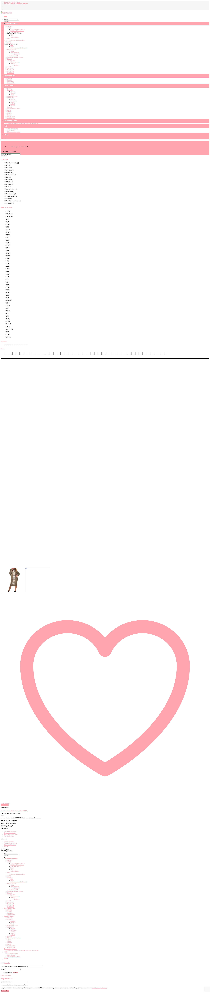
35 (8, 334)
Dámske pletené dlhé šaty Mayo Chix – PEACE (14, 811)
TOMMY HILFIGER (11, 196)
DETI (8, 165)
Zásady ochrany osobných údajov (16, 3)
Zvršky (9, 28)
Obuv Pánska (11, 130)
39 (8, 258)
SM (8, 311)
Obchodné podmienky (12, 2)
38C (8, 253)
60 (8, 282)
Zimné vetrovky (14, 62)
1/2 (8, 211)
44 (8, 274)
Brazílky (12, 91)
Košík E (12, 105)
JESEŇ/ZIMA (11, 60)
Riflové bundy (14, 56)
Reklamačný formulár (10, 845)
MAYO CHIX (10, 70)
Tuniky (12, 34)
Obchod (8, 147)
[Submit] (4, 857)
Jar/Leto (9, 26)
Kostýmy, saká (14, 52)
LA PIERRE (10, 68)
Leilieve (9, 113)
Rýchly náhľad (5, 805)
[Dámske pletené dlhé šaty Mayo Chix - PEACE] (25, 592)
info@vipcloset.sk (11, 823)
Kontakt (6, 846)
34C (8, 237)
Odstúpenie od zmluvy (10, 843)
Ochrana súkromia (9, 842)
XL (8, 321)
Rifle (11, 45)
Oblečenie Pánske (12, 129)
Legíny (12, 46)
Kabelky (9, 78)
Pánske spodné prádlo (13, 108)
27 (8, 222)
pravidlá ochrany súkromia (99, 988)
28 (8, 224)
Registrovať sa (4, 990)
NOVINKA (9, 182)
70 (8, 287)
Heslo (3, 969)
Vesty (12, 51)
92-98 (8, 300)
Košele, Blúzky (14, 37)
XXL (8, 326)
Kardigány (16, 54)
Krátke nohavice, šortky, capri (18, 48)
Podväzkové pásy (12, 96)
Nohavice (10, 43)
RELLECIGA (10, 71)
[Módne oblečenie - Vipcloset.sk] (6, 13)
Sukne (9, 42)
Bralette (12, 99)
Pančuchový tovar (10, 120)
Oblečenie (7, 23)
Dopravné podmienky (10, 833)
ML (8, 319)
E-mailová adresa (6, 982)
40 (8, 264)
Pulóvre (12, 63)
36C (8, 245)
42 (8, 269)
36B (8, 243)
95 (8, 303)
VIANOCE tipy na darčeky (13, 201)
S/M (8, 337)
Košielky (9, 88)
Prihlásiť (15, 972)
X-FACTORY (10, 73)
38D (8, 256)
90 (8, 298)
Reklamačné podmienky (11, 834)
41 (8, 266)
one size (9, 329)
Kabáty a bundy (11, 49)
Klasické (12, 93)
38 (8, 250)
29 (8, 332)
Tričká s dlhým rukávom (17, 31)
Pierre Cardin (11, 116)
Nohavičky (10, 90)
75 (8, 290)
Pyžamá (9, 107)
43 (8, 271)
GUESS (9, 66)
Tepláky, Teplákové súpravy (15, 57)
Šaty (8, 38)
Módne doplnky (9, 75)
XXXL (8, 324)
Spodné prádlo (9, 85)
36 (8, 240)
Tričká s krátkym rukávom (17, 29)
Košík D (12, 104)
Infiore (9, 112)
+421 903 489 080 (11, 820)
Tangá (12, 94)
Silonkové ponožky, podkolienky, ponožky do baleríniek (23, 123)
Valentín (9, 198)
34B (8, 235)
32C (8, 232)
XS (8, 305)
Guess (9, 110)
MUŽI (5, 126)
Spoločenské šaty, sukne (17, 40)
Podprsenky (10, 98)
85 (8, 295)
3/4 (8, 229)
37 (8, 248)
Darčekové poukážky (12, 163)
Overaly (9, 59)
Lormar (9, 115)
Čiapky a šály (11, 83)
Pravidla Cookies (9, 836)
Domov (3, 147)
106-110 (9, 214)
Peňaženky (10, 81)
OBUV (6, 134)
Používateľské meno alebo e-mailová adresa (14, 966)
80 (8, 292)
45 (8, 277)
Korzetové (13, 101)
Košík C (12, 102)
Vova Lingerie (11, 118)
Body (11, 35)
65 (8, 284)
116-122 (9, 216)
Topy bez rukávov (15, 32)
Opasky (9, 80)
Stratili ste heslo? (6, 975)
